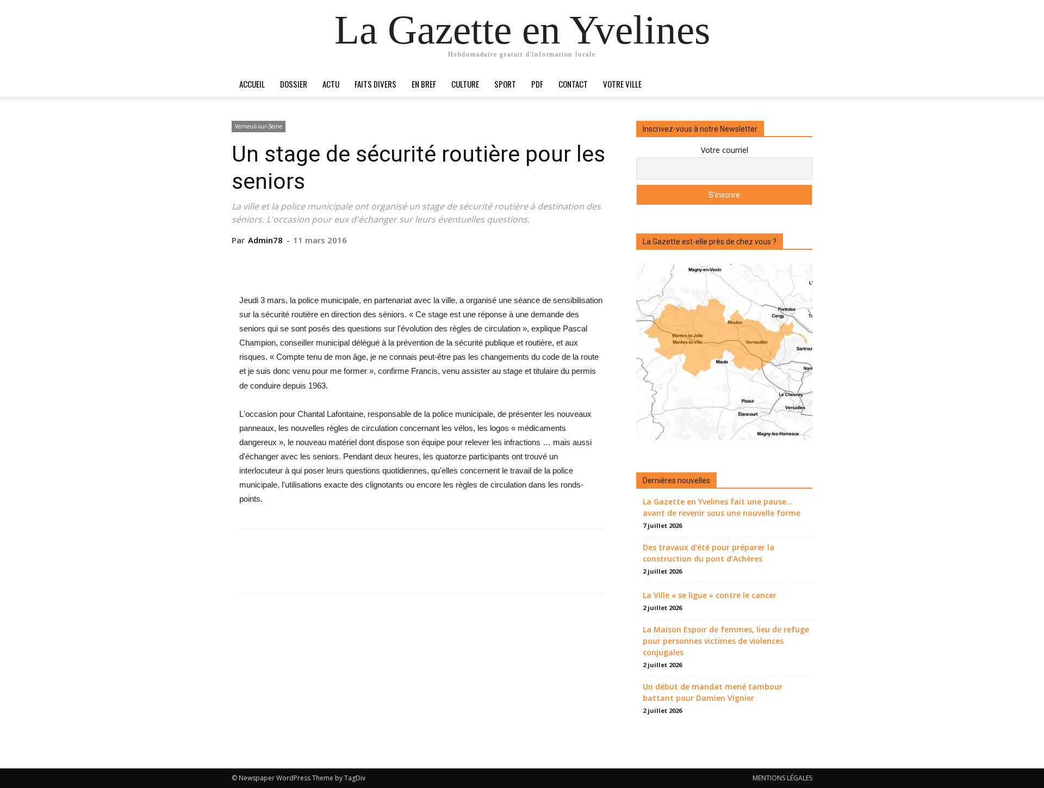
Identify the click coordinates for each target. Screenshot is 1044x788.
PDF (537, 84)
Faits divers (375, 84)
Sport (505, 84)
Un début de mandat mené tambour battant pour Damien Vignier (712, 692)
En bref (424, 84)
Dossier (293, 84)
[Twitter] (395, 262)
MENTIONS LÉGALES (782, 778)
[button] (799, 84)
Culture (465, 84)
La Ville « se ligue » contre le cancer (709, 595)
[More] (470, 262)
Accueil (252, 84)
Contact (573, 84)
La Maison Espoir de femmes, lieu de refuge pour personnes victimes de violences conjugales (726, 640)
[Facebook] (370, 262)
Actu (330, 84)
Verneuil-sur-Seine (258, 126)
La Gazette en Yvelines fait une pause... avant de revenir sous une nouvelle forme (721, 507)
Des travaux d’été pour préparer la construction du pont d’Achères (708, 553)
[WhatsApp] (445, 262)
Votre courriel (724, 150)
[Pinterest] (420, 262)
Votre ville (622, 84)
